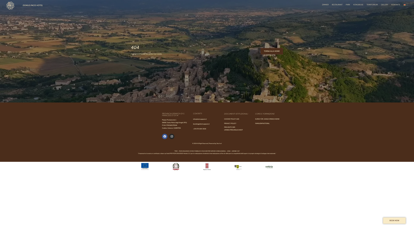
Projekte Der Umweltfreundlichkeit (233, 128)
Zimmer (325, 5)
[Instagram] (171, 136)
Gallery (384, 5)
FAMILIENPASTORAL (262, 123)
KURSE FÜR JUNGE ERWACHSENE (267, 119)
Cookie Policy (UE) (231, 119)
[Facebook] (164, 136)
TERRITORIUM (372, 5)
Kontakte (395, 5)
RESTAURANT (337, 5)
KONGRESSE (358, 5)
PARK (348, 5)
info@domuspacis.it (200, 119)
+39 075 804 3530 (199, 129)
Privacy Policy (230, 123)
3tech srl (219, 143)
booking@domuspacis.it (201, 124)
